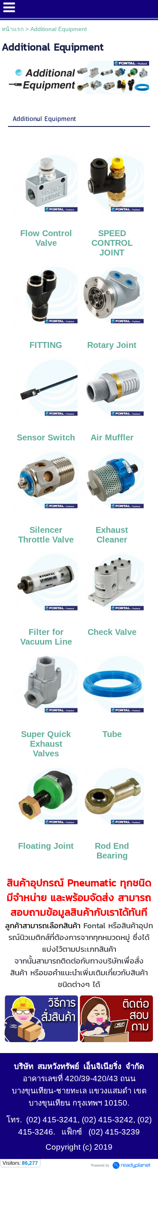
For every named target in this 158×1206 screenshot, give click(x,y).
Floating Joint (46, 846)
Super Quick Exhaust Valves (46, 743)
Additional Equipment (44, 119)
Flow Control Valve (46, 238)
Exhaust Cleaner (112, 534)
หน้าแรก (13, 29)
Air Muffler (112, 437)
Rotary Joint (112, 345)
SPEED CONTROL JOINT (112, 243)
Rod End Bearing (112, 850)
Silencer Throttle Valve (46, 534)
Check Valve (112, 632)
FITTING (45, 345)
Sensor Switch (46, 437)
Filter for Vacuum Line (46, 636)
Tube (112, 734)
